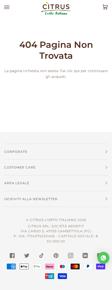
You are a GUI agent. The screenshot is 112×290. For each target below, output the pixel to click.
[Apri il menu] (12, 7)
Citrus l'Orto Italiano (53, 220)
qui (77, 71)
